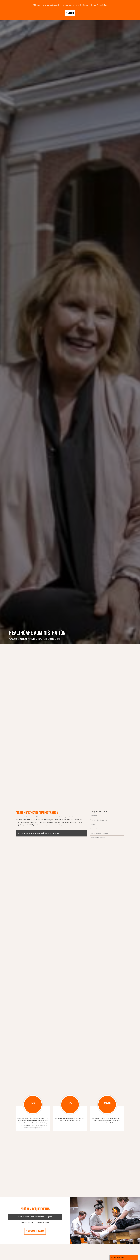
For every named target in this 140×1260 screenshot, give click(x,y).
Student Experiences (97, 829)
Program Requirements (98, 820)
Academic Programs (27, 639)
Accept (70, 12)
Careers (93, 824)
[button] (124, 1257)
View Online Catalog (35, 1231)
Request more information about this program (39, 833)
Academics (13, 639)
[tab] (51, 833)
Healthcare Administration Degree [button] (35, 1216)
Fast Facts (93, 816)
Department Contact (97, 838)
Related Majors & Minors (99, 833)
